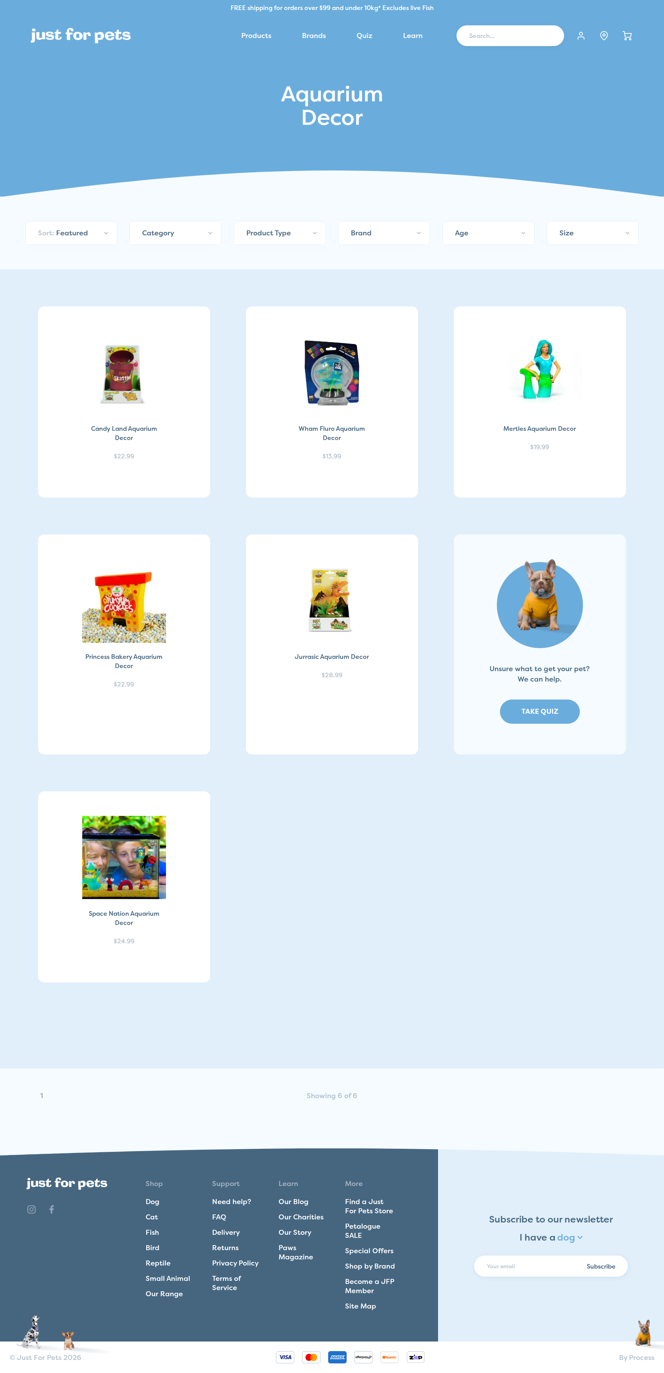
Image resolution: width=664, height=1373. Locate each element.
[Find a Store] (604, 36)
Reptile (158, 1263)
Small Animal (168, 1278)
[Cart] (627, 36)
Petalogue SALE (362, 1230)
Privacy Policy (235, 1263)
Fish (152, 1232)
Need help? (231, 1201)
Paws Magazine (296, 1252)
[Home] (81, 35)
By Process (636, 1357)
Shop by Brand (370, 1266)
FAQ (219, 1217)
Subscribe (601, 1266)
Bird (152, 1247)
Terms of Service (226, 1283)
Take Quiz (539, 711)
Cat (152, 1217)
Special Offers (369, 1251)
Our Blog (294, 1201)
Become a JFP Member (369, 1286)
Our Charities (301, 1217)
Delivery (226, 1232)
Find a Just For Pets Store (369, 1206)
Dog (152, 1201)
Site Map (360, 1306)
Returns (225, 1247)
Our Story (295, 1232)
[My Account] (581, 36)
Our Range (164, 1294)
